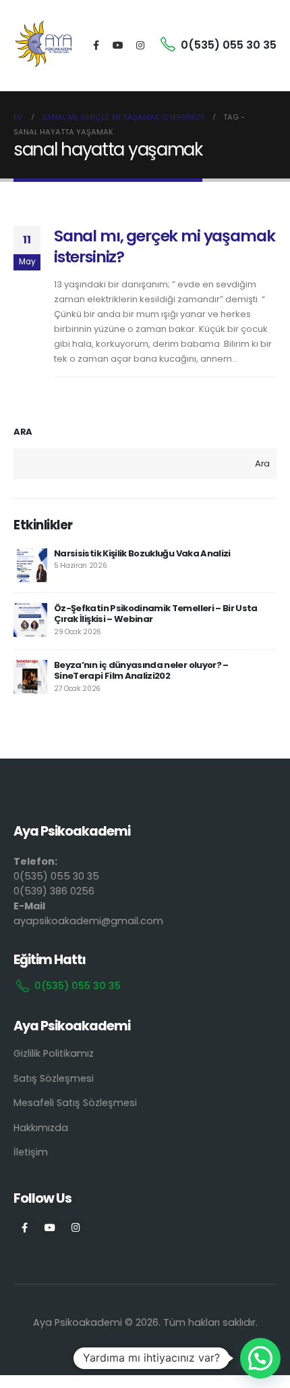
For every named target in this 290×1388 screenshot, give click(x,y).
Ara (22, 432)
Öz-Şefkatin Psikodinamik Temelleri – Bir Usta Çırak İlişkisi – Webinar (156, 614)
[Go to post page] (30, 565)
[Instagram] (140, 45)
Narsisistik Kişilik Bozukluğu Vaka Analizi (142, 553)
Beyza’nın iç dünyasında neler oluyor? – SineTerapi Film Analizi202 (141, 671)
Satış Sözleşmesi (53, 1078)
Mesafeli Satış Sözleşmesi (75, 1102)
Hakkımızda (40, 1127)
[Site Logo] (43, 45)
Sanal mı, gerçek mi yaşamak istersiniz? (164, 245)
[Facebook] (95, 45)
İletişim (30, 1152)
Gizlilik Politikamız (53, 1053)
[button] (260, 1358)
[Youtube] (118, 45)
